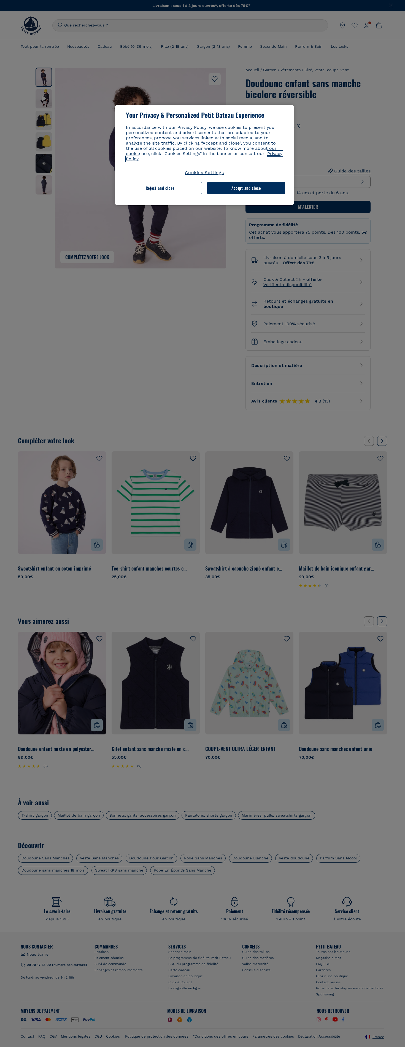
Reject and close (160, 188)
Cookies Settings (204, 172)
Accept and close (246, 188)
